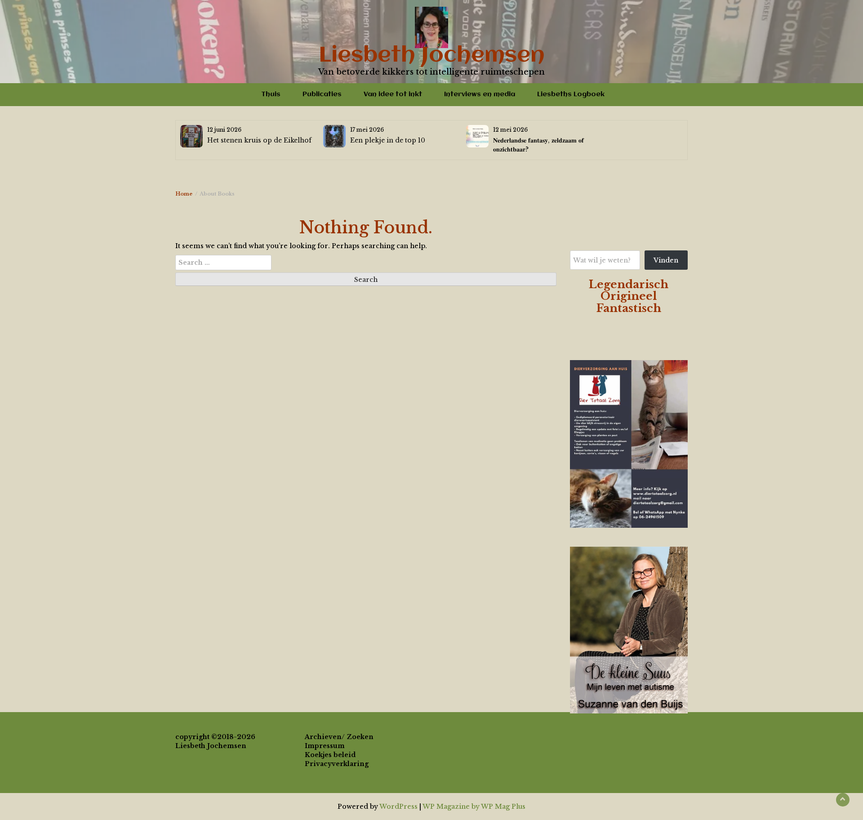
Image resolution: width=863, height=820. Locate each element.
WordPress (398, 806)
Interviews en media (479, 94)
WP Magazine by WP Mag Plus (474, 806)
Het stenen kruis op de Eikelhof (259, 140)
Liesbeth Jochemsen (432, 56)
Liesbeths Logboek (571, 94)
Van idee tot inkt (393, 94)
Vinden (666, 260)
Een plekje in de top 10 (387, 140)
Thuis (270, 94)
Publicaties (322, 94)
